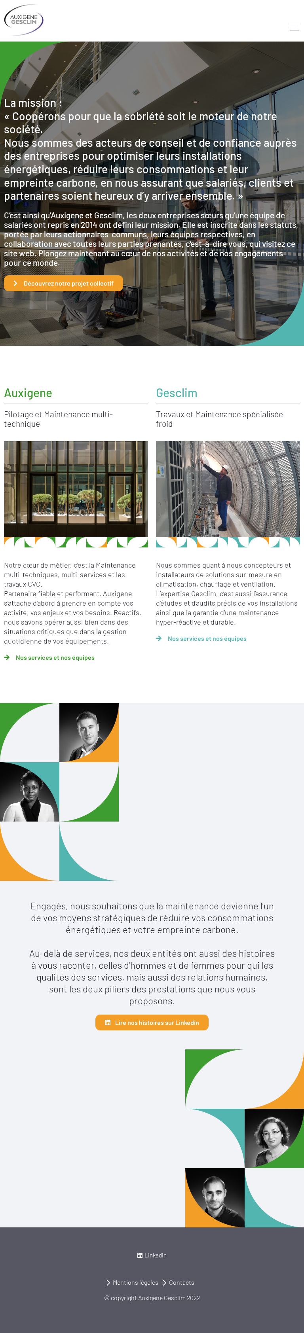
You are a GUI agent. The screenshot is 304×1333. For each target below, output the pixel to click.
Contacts (181, 1282)
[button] (152, 1255)
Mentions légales (135, 1282)
